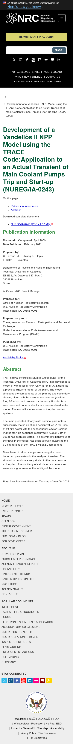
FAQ (12, 72)
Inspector (21, 728)
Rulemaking (10, 656)
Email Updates (23, 81)
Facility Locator (53, 72)
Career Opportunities (17, 579)
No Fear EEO (54, 723)
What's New (22, 77)
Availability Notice (13, 357)
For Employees (38, 737)
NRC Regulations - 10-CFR (19, 636)
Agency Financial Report (19, 563)
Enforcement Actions (17, 651)
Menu (63, 18)
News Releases (12, 506)
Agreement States (28, 72)
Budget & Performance (18, 559)
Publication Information (24, 205)
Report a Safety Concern (36, 36)
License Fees (10, 569)
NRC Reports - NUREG (16, 631)
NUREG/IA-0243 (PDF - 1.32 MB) (31, 224)
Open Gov (8, 521)
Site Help (37, 77)
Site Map (42, 728)
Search (59, 50)
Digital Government (16, 526)
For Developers (13, 541)
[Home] (32, 18)
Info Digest (9, 607)
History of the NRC (15, 574)
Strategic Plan (12, 554)
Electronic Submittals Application (27, 622)
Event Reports (12, 511)
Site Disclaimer (47, 733)
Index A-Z (39, 81)
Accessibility (57, 728)
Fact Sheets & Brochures (20, 611)
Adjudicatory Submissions (20, 626)
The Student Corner (16, 531)
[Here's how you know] (36, 5)
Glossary (8, 662)
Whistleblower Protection (28, 723)
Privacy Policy (28, 733)
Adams (6, 516)
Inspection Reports (16, 641)
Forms (6, 616)
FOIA (56, 718)
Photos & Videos (13, 536)
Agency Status (12, 589)
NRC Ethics (9, 584)
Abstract (16, 209)
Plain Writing (11, 647)
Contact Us (53, 77)
